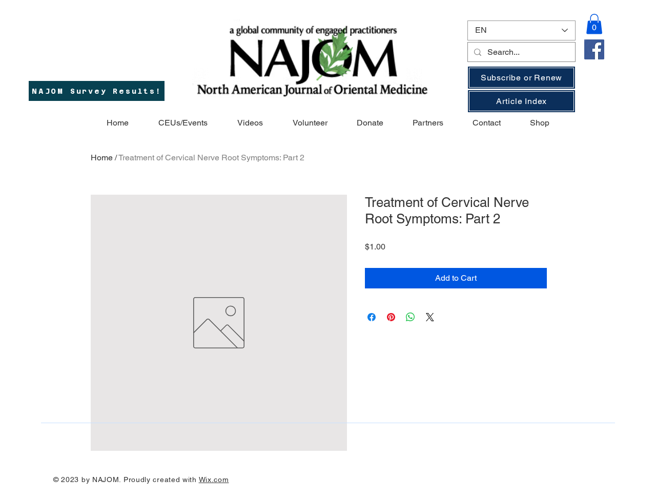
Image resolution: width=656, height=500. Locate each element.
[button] (594, 24)
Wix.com (214, 479)
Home (102, 157)
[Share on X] (430, 317)
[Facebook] (594, 49)
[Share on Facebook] (371, 317)
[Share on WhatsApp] (410, 317)
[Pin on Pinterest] (391, 317)
